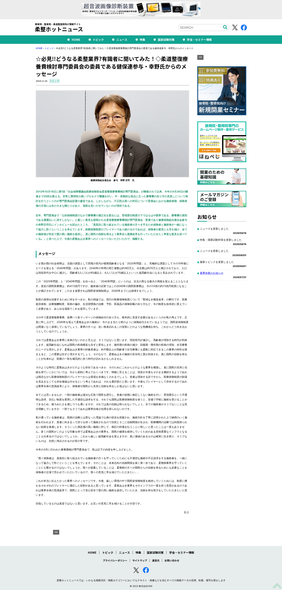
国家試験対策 (166, 39)
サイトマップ (139, 560)
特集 (142, 39)
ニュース (121, 39)
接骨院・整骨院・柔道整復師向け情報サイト (59, 27)
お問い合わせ (171, 560)
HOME (76, 39)
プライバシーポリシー (115, 560)
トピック (98, 39)
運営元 (155, 560)
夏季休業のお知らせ (211, 273)
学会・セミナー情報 (199, 39)
